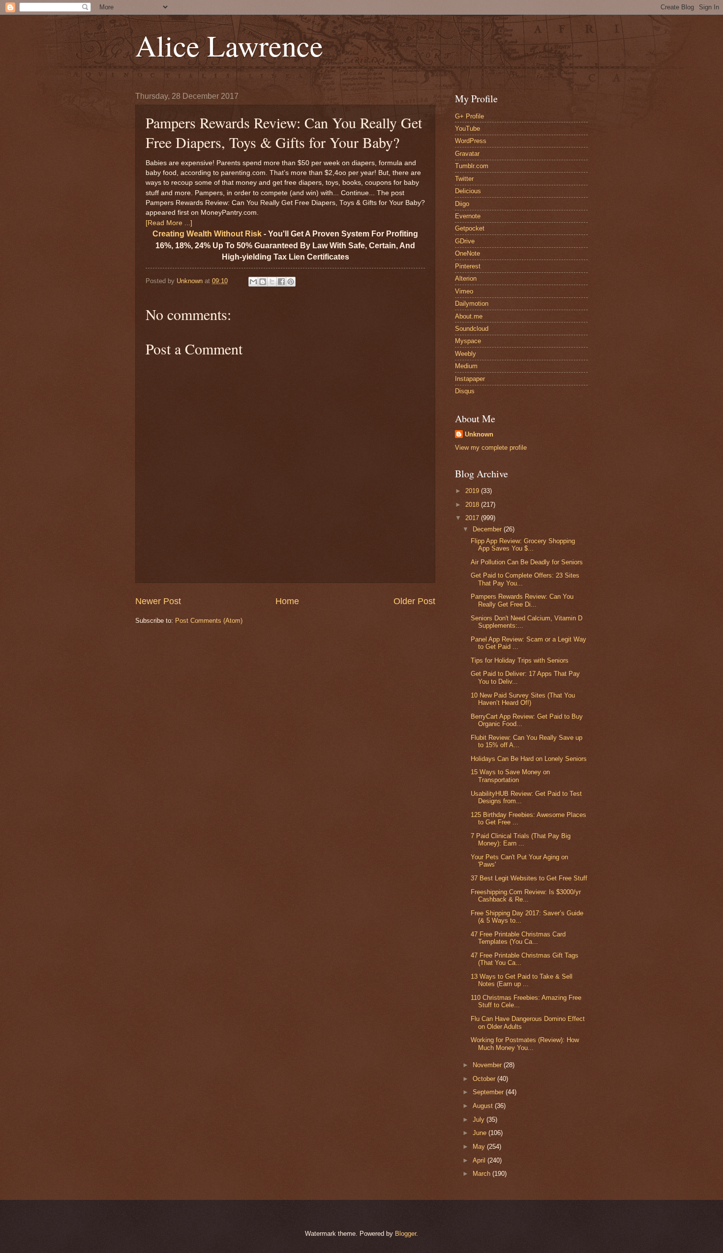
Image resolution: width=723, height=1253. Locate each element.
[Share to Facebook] (281, 282)
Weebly (465, 353)
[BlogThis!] (263, 282)
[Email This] (253, 282)
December (488, 529)
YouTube (467, 128)
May (480, 1146)
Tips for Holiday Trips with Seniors (520, 660)
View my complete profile (491, 447)
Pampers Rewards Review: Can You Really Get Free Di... (522, 600)
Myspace (468, 341)
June (480, 1132)
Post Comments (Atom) (208, 620)
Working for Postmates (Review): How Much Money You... (525, 1043)
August (484, 1105)
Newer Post (158, 601)
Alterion (466, 278)
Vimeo (464, 291)
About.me (468, 316)
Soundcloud (471, 328)
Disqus (465, 391)
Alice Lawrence (229, 45)
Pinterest (468, 266)
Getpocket (469, 228)
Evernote (468, 216)
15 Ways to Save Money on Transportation (510, 775)
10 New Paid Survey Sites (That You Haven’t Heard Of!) (523, 699)
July (479, 1119)
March (482, 1173)
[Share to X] (272, 282)
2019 (473, 491)
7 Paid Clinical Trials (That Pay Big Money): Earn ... (521, 839)
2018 (473, 504)
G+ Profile (469, 116)
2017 (473, 518)
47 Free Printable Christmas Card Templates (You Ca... (518, 938)
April (480, 1160)
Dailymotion (471, 303)
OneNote (467, 253)
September (489, 1092)
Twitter (464, 178)
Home (287, 601)
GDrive (465, 241)
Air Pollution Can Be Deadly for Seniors (527, 562)
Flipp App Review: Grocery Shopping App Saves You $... (523, 544)
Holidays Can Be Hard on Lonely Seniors (529, 758)
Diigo (462, 203)
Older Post (414, 601)
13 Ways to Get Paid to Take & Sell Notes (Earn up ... (521, 980)
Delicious (468, 191)
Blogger (405, 1233)
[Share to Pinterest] (291, 282)
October (485, 1078)
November (488, 1065)
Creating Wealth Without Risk (207, 234)
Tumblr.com (471, 166)
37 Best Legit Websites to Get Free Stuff (529, 878)
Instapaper (470, 378)
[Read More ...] (169, 223)
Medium (466, 366)
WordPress (470, 141)
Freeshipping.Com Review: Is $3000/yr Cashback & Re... (526, 895)
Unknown (479, 434)
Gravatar (467, 153)
